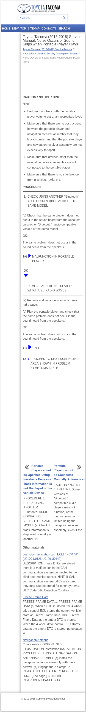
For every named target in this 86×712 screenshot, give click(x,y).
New (15, 28)
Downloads (11, 33)
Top (23, 28)
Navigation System (67, 53)
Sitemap (34, 28)
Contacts (49, 28)
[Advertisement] (53, 79)
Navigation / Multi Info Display (39, 53)
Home (6, 28)
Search (64, 28)
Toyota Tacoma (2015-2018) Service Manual (47, 49)
